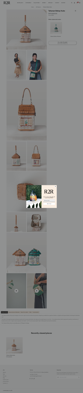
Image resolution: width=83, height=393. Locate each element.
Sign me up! (49, 203)
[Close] (55, 186)
